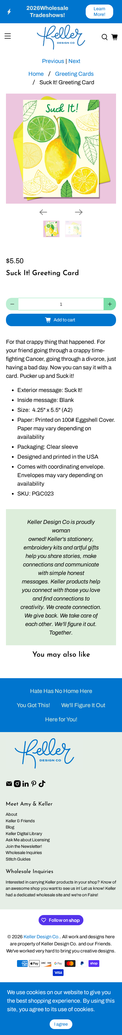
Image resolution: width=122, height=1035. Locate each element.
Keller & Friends (20, 821)
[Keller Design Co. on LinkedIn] (25, 785)
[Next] (79, 212)
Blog (10, 827)
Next (74, 61)
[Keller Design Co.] (61, 37)
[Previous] (43, 212)
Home (36, 74)
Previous (53, 61)
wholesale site (49, 895)
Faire (92, 895)
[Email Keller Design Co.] (9, 785)
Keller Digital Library (24, 833)
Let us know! (92, 888)
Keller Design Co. (42, 936)
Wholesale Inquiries (24, 852)
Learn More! (99, 11)
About (11, 814)
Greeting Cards (74, 74)
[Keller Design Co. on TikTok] (42, 785)
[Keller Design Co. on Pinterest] (33, 785)
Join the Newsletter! (24, 846)
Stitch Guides (18, 859)
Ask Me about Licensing (28, 840)
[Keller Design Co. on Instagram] (17, 785)
